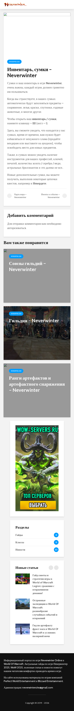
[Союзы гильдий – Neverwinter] (37, 275)
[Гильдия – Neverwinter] (37, 332)
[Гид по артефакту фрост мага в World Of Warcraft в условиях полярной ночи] (22, 628)
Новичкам (14, 62)
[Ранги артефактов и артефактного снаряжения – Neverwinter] (37, 390)
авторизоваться (16, 228)
